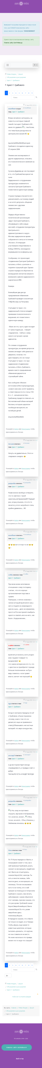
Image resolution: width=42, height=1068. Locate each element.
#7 (36, 700)
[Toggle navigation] (7, 65)
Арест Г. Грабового (18, 112)
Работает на (16, 997)
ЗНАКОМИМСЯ (29, 31)
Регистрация (25, 429)
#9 (36, 798)
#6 (36, 642)
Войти (16, 429)
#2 (36, 440)
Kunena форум (26, 997)
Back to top (20, 1059)
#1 (36, 105)
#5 (36, 571)
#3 (36, 480)
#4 (36, 532)
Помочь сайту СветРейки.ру (13, 43)
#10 (36, 847)
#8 (36, 752)
